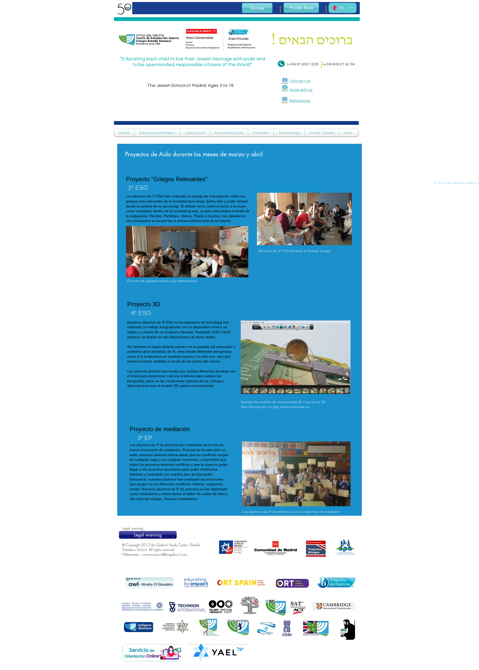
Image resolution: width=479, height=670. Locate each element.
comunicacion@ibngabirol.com (164, 554)
